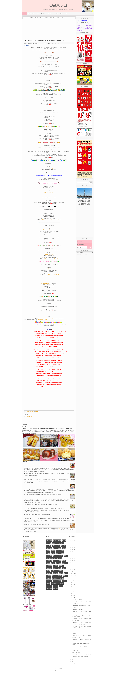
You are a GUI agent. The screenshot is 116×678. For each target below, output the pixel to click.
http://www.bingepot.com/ (49, 99)
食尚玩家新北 (59, 558)
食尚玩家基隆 (60, 570)
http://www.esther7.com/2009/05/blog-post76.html (51, 219)
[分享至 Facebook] (27, 414)
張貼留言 (25, 424)
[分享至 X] (26, 414)
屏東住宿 (61, 585)
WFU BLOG (64, 670)
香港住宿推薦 (87, 204)
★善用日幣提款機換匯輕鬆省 (27, 539)
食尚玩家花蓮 (55, 573)
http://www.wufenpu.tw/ (48, 192)
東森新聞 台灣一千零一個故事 (57, 543)
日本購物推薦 (61, 578)
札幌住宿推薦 (87, 203)
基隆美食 (57, 553)
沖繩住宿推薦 (81, 203)
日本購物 (54, 568)
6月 (73, 586)
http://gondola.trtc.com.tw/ (43, 319)
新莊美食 (53, 545)
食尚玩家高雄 (49, 555)
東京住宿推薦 (81, 198)
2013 (73, 569)
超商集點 (48, 563)
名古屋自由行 (49, 560)
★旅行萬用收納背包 (26, 558)
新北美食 (64, 540)
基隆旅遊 (59, 568)
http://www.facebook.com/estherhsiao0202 (49, 326)
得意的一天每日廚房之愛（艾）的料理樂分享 (80, 646)
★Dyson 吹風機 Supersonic (27, 596)
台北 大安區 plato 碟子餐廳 (77, 599)
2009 (73, 663)
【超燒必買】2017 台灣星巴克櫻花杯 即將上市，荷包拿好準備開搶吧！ (37, 514)
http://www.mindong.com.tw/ (48, 229)
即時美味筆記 (49, 540)
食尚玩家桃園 (55, 565)
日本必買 (62, 550)
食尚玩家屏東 (59, 575)
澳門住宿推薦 (81, 204)
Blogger (55, 670)
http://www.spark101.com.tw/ (45, 283)
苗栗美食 (48, 570)
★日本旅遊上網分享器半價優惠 (28, 560)
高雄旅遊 (65, 555)
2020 (73, 553)
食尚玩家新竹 (49, 568)
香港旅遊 (61, 573)
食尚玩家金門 (55, 585)
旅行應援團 (49, 575)
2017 (73, 560)
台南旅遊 (54, 555)
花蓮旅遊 (53, 563)
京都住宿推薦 (81, 200)
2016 (73, 562)
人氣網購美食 (53, 570)
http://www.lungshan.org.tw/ (49, 168)
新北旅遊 (57, 550)
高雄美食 (48, 553)
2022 (73, 549)
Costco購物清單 (54, 583)
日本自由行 (49, 543)
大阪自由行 (63, 545)
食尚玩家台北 (49, 548)
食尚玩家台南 (60, 555)
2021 (73, 551)
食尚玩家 (59, 540)
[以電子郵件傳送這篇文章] (24, 414)
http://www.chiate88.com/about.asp (49, 305)
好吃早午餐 (64, 580)
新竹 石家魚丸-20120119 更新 (77, 609)
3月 (73, 593)
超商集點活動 (49, 580)
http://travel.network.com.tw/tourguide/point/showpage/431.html (52, 318)
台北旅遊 (58, 545)
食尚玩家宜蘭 (58, 563)
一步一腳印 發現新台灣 (51, 558)
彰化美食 (54, 560)
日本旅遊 (64, 548)
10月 (73, 577)
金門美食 (48, 583)
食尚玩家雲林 (54, 578)
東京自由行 (49, 545)
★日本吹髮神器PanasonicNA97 (28, 604)
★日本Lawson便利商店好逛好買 (28, 579)
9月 (73, 580)
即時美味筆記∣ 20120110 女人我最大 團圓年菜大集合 (81, 629)
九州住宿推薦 (81, 201)
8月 (73, 582)
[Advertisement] (49, 30)
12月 (73, 573)
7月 (73, 584)
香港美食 (59, 580)
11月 (73, 575)
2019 (73, 556)
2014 (73, 567)
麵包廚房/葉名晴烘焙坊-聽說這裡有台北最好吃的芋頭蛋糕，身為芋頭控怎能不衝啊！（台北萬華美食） (43, 494)
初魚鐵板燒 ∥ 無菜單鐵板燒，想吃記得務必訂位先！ (33, 485)
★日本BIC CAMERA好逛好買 (27, 588)
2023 (73, 547)
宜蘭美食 (59, 548)
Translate (86, 254)
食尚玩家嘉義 (49, 565)
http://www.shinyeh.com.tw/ (49, 268)
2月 (73, 595)
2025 (73, 542)
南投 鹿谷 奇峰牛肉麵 (76, 652)
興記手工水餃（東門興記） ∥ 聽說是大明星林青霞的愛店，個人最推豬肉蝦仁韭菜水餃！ (40, 504)
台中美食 (54, 548)
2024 (73, 545)
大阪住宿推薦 (87, 198)
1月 (73, 597)
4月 (73, 591)
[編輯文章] (24, 413)
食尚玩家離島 (49, 588)
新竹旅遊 (59, 560)
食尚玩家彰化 (49, 573)
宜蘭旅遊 (62, 553)
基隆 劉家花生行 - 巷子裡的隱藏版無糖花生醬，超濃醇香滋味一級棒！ (37, 524)
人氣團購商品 (61, 583)
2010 (73, 661)
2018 (73, 558)
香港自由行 (65, 575)
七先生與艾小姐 (60, 668)
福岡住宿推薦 (87, 201)
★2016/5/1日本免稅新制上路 (28, 549)
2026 (73, 540)
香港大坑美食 (55, 588)
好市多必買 (61, 565)
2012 (73, 571)
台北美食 (54, 540)
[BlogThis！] (25, 414)
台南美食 (53, 550)
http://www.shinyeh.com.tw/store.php (52, 274)
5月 (73, 588)
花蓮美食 (64, 560)
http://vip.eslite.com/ (49, 254)
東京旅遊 (53, 575)
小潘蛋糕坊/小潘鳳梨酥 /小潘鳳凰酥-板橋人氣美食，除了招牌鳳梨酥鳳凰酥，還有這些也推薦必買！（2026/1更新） (47, 428)
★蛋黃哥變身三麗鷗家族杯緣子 (28, 567)
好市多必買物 (64, 563)
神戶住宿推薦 (87, 200)
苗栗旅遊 (64, 568)
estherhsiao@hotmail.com (83, 22)
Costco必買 (49, 578)
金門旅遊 (54, 580)
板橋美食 (48, 550)
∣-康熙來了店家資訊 (55, 43)
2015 (73, 564)
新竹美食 (53, 553)
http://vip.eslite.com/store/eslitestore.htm (51, 258)
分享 (28, 45)
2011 (73, 659)
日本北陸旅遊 (49, 585)
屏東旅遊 (65, 573)
